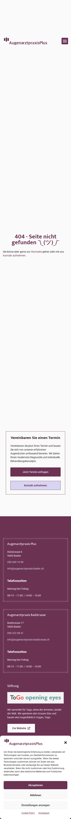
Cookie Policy (28, 813)
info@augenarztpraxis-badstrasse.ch (28, 639)
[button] (65, 742)
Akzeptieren (35, 785)
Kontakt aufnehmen (14, 255)
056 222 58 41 (15, 633)
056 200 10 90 (15, 562)
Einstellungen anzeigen (35, 805)
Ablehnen (35, 795)
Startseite (36, 251)
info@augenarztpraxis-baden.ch (25, 568)
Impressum (44, 813)
